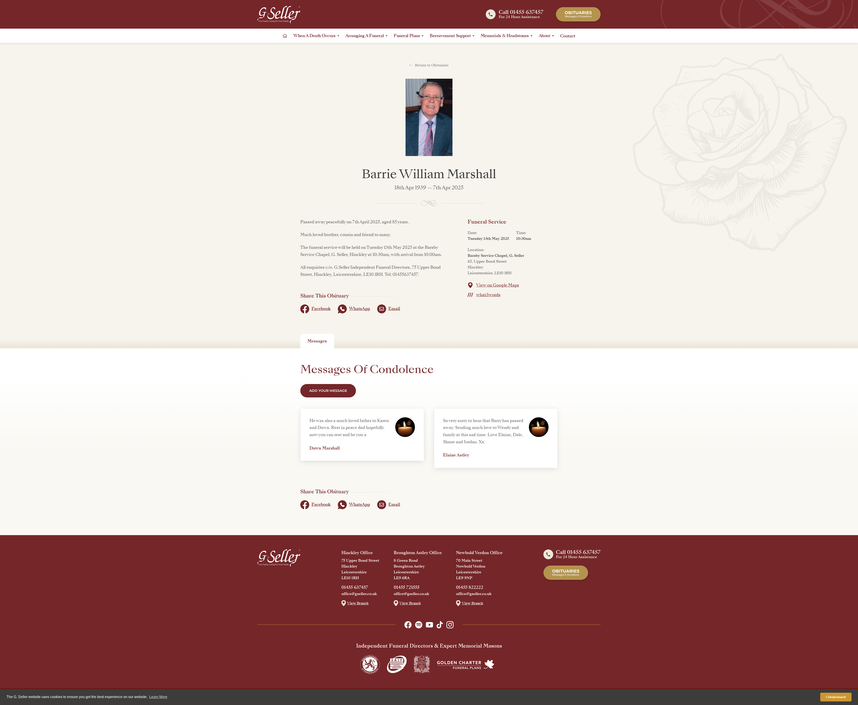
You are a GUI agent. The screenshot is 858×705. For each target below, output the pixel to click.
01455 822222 (469, 587)
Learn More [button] (158, 697)
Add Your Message (328, 390)
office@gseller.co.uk (359, 594)
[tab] (317, 341)
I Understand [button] (836, 697)
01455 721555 (406, 587)
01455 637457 (354, 587)
